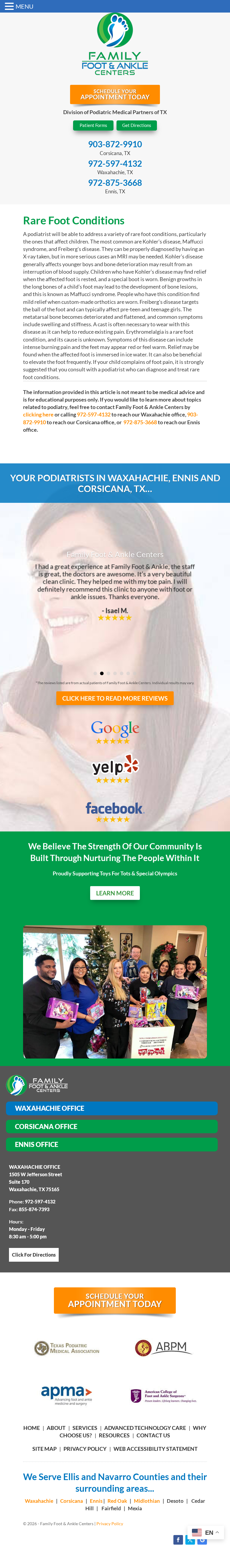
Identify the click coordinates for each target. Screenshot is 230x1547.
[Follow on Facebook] (178, 1540)
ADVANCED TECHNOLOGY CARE (145, 1428)
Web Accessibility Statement (156, 1448)
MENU (25, 6)
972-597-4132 (115, 163)
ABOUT (56, 1428)
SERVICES (84, 1428)
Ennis (96, 1501)
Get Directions (136, 125)
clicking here (38, 414)
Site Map (44, 1448)
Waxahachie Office (49, 1108)
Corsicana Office (46, 1126)
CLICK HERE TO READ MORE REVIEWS (115, 698)
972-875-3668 (115, 182)
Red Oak (117, 1501)
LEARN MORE (115, 893)
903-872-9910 (115, 144)
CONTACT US (153, 1435)
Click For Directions (34, 1254)
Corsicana (71, 1501)
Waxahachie (39, 1501)
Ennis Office (36, 1144)
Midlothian (147, 1501)
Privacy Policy (85, 1448)
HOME (31, 1428)
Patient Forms (93, 125)
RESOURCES (114, 1435)
